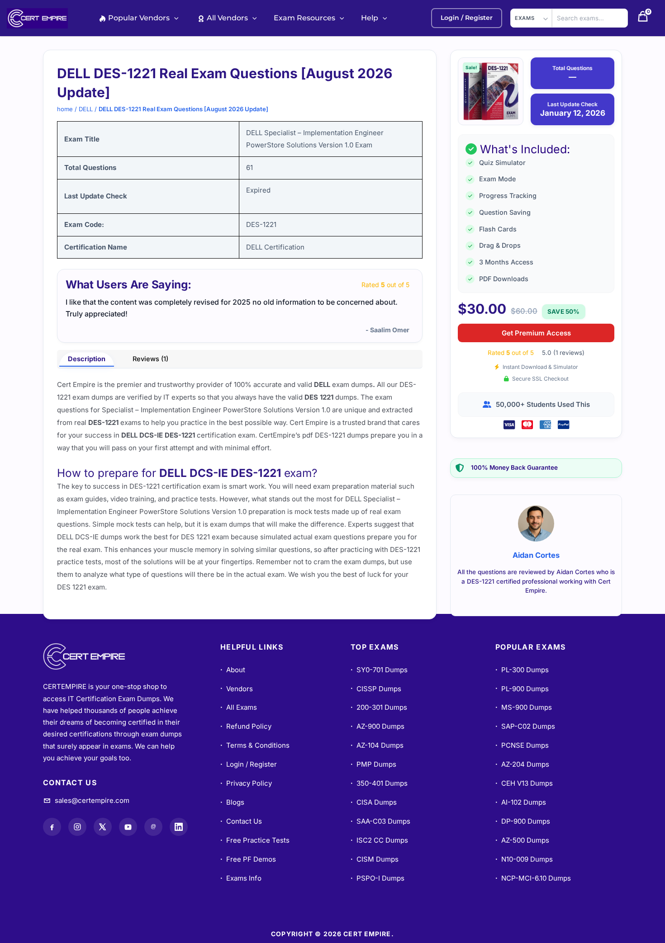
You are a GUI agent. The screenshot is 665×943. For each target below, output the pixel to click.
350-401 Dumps (379, 783)
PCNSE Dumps (522, 745)
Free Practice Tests (255, 840)
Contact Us (241, 821)
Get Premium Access (536, 333)
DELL (86, 109)
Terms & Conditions (255, 745)
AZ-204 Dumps (522, 764)
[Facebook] (52, 827)
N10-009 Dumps (524, 859)
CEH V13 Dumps (524, 783)
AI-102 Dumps (520, 802)
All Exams (238, 707)
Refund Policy (245, 726)
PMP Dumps (373, 764)
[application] (174, 18)
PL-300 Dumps (522, 669)
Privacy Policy (246, 783)
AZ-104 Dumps (377, 745)
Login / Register (248, 764)
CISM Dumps (375, 859)
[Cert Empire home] (92, 656)
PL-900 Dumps (522, 688)
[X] (103, 827)
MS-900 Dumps (523, 707)
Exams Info (240, 878)
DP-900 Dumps (522, 821)
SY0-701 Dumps (379, 669)
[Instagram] (77, 827)
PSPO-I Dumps (377, 878)
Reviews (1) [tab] (150, 359)
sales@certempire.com (92, 800)
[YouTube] (128, 827)
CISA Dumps (374, 802)
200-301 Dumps (379, 707)
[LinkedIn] (179, 827)
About (232, 669)
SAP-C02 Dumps (525, 726)
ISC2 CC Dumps (379, 840)
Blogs (232, 802)
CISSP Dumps (376, 688)
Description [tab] (86, 359)
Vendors (236, 688)
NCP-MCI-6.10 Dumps (533, 878)
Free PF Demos (248, 859)
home (65, 109)
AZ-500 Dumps (522, 840)
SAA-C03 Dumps (380, 821)
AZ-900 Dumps (377, 726)
